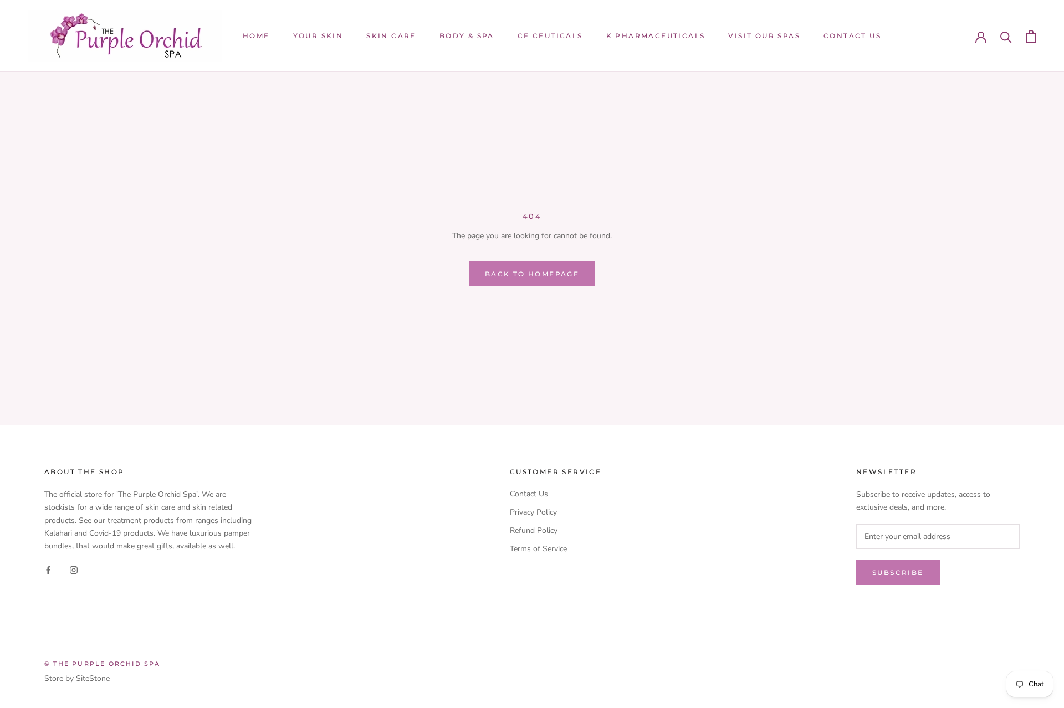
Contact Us (852, 36)
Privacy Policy (533, 512)
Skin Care (391, 36)
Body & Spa (466, 36)
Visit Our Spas (764, 36)
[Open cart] (1031, 36)
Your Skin (318, 36)
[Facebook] (48, 569)
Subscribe (898, 572)
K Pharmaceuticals (655, 36)
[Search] (1006, 36)
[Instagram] (74, 569)
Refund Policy (533, 530)
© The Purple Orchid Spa (102, 664)
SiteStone (93, 678)
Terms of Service (538, 548)
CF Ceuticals (550, 36)
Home (256, 36)
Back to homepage (532, 274)
